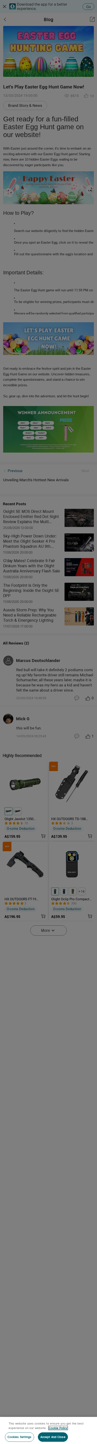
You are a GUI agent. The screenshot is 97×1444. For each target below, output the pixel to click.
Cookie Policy (58, 1428)
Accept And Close (52, 1437)
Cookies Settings (19, 1437)
